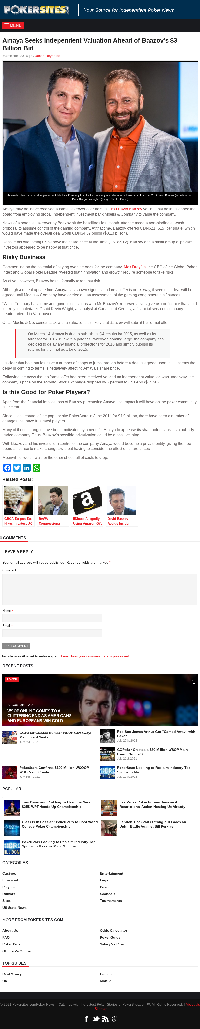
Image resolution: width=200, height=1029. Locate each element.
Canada (106, 974)
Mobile (105, 981)
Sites (6, 901)
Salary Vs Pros (112, 944)
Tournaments (111, 901)
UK (4, 981)
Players (8, 887)
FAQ (6, 937)
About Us (10, 930)
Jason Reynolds (47, 56)
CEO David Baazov (125, 209)
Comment (9, 570)
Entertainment (111, 873)
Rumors (8, 894)
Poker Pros (11, 944)
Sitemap (101, 1009)
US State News (14, 907)
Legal (104, 880)
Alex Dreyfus (134, 267)
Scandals (107, 894)
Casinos (9, 873)
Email (7, 626)
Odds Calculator (113, 930)
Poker (105, 887)
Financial (10, 880)
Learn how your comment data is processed (95, 656)
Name (7, 611)
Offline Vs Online (16, 951)
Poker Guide (110, 937)
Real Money (12, 974)
